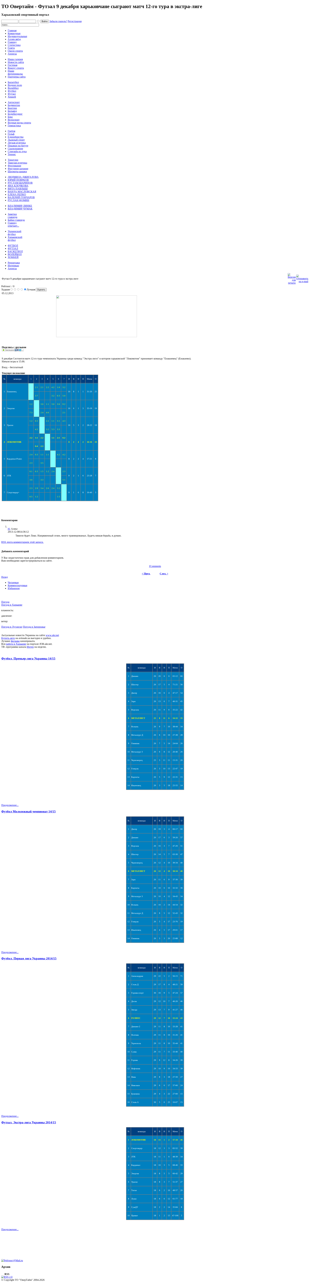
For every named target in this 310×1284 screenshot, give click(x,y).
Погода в (11, 604)
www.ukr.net (52, 635)
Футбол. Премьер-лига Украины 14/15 (28, 658)
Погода (5, 602)
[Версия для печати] (292, 277)
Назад (4, 577)
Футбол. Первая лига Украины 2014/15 (29, 958)
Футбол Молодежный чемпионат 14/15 (28, 811)
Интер (30, 646)
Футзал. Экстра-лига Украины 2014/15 (28, 1122)
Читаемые (13, 582)
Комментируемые (17, 585)
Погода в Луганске (11, 626)
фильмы (15, 641)
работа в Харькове (16, 644)
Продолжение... (10, 805)
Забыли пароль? (58, 21)
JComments (155, 566)
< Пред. (146, 573)
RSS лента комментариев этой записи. (22, 542)
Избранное (14, 588)
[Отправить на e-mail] (302, 277)
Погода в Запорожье (34, 626)
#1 (9, 528)
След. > (164, 573)
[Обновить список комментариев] (18, 520)
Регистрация (75, 21)
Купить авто (8, 638)
